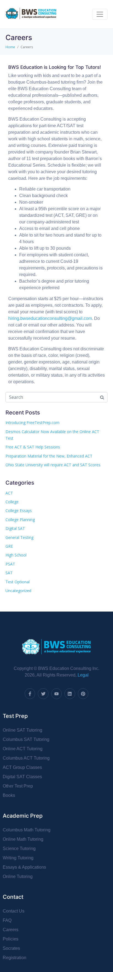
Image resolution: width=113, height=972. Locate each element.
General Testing (19, 537)
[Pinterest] (83, 693)
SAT (9, 572)
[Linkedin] (69, 693)
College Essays (18, 510)
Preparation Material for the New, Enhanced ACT (48, 456)
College (12, 501)
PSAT (10, 564)
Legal (83, 675)
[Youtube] (56, 693)
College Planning (20, 519)
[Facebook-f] (30, 693)
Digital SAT (15, 528)
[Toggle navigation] (100, 14)
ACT (9, 493)
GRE (9, 546)
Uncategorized (18, 590)
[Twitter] (43, 693)
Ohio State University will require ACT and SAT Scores (52, 464)
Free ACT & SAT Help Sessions (32, 447)
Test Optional (17, 581)
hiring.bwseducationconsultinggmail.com (50, 318)
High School (16, 555)
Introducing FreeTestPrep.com (32, 422)
